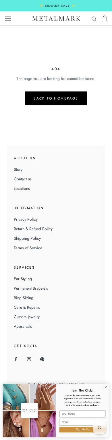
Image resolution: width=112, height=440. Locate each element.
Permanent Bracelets (31, 288)
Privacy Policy (26, 219)
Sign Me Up (82, 429)
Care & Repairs (27, 307)
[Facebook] (16, 359)
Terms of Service (28, 248)
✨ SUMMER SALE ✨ (58, 5)
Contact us (23, 179)
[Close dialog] (105, 387)
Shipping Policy (27, 238)
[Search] (94, 18)
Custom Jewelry (27, 317)
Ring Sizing (23, 298)
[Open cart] (104, 18)
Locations (22, 188)
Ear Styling (23, 279)
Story (18, 169)
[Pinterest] (42, 359)
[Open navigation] (8, 18)
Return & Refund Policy (33, 229)
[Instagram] (29, 359)
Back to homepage (56, 98)
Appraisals (23, 326)
